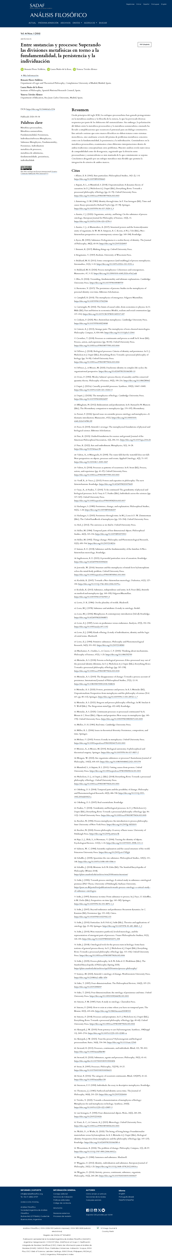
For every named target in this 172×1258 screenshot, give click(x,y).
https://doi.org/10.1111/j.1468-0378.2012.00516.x (117, 1166)
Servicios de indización (63, 1197)
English (164, 4)
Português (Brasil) (126, 1197)
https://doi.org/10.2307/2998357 (88, 987)
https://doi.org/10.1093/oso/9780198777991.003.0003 (96, 475)
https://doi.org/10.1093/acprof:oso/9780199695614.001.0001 (115, 771)
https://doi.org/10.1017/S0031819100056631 (93, 1070)
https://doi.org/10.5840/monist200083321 (113, 1011)
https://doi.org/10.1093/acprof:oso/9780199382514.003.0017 (99, 500)
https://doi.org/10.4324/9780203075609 (116, 484)
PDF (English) (144, 44)
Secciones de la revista (96, 1197)
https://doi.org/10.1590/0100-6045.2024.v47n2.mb (115, 273)
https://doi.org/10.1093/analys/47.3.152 (91, 626)
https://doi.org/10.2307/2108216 (101, 543)
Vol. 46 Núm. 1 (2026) (30, 33)
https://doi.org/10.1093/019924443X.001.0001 (109, 996)
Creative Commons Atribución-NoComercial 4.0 (39, 172)
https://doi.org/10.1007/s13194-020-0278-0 (92, 221)
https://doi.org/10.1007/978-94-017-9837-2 (120, 752)
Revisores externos (61, 1213)
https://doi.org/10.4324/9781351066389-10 (117, 371)
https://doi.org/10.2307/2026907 (113, 243)
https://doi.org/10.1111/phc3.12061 (119, 332)
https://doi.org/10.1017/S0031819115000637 (118, 1175)
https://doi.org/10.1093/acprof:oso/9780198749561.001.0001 (99, 574)
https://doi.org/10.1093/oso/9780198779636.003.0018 (96, 671)
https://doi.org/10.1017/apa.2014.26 (135, 440)
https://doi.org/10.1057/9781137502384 (91, 301)
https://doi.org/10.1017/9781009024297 (91, 399)
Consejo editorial (60, 1194)
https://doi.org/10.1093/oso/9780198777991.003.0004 (96, 345)
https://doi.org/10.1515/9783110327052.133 (92, 916)
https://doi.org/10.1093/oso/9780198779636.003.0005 (123, 815)
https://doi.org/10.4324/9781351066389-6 (102, 1142)
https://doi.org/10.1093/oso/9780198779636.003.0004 (96, 362)
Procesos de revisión (62, 1216)
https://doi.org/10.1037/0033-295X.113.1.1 (124, 843)
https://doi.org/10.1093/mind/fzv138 (90, 1079)
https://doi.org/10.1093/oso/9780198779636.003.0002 (112, 1024)
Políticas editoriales (61, 1200)
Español (146, 4)
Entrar (138, 4)
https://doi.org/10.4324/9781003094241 (91, 562)
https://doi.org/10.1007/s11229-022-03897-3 (93, 1107)
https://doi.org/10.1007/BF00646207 (100, 510)
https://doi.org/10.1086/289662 (137, 380)
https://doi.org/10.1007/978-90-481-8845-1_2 (122, 926)
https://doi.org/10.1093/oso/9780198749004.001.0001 (96, 1126)
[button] (30, 75)
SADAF (86, 1239)
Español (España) (126, 1200)
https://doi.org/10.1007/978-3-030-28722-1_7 (118, 696)
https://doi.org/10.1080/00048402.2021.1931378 (120, 761)
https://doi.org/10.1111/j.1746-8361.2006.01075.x (99, 584)
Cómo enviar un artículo (96, 1194)
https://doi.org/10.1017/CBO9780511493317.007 (104, 314)
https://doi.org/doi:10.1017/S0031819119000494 (94, 1061)
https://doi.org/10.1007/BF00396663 (89, 179)
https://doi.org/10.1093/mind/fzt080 (89, 1051)
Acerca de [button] (90, 23)
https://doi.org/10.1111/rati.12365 (121, 1042)
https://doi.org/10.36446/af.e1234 (40, 109)
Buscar (103, 23)
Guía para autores (93, 1200)
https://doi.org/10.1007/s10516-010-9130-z (115, 264)
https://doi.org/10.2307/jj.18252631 (122, 824)
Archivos (66, 23)
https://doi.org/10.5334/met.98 (87, 449)
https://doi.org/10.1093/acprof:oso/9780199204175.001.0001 (99, 743)
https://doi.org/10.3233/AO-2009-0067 (91, 462)
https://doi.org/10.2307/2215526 (88, 1116)
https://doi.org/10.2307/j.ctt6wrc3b (104, 833)
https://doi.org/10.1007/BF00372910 (110, 534)
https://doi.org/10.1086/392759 (119, 654)
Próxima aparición (48, 23)
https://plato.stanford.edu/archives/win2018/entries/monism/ (101, 874)
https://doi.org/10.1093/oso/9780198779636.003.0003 (96, 195)
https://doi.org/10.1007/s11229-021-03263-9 (93, 390)
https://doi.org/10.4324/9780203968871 (91, 617)
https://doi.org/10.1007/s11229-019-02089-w (107, 1033)
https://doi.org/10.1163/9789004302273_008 (101, 939)
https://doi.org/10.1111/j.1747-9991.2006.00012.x (95, 1151)
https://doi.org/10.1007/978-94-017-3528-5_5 (94, 208)
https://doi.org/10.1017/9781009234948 (91, 323)
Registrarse (130, 4)
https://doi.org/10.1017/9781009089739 (106, 282)
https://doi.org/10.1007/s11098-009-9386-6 (96, 861)
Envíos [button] (76, 23)
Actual (32, 23)
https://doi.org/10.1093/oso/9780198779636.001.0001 (96, 783)
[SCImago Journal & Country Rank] (108, 1230)
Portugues (155, 4)
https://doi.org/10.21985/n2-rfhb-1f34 (90, 977)
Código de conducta (62, 1203)
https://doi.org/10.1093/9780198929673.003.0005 (122, 719)
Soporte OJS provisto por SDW (99, 1215)
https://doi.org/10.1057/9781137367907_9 (92, 597)
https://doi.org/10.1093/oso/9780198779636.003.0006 (102, 955)
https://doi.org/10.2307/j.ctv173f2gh (114, 852)
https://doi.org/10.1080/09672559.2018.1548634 (94, 684)
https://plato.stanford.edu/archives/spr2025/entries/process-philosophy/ (105, 968)
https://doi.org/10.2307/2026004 (113, 1094)
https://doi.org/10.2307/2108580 (110, 645)
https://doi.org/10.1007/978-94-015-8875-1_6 (94, 904)
